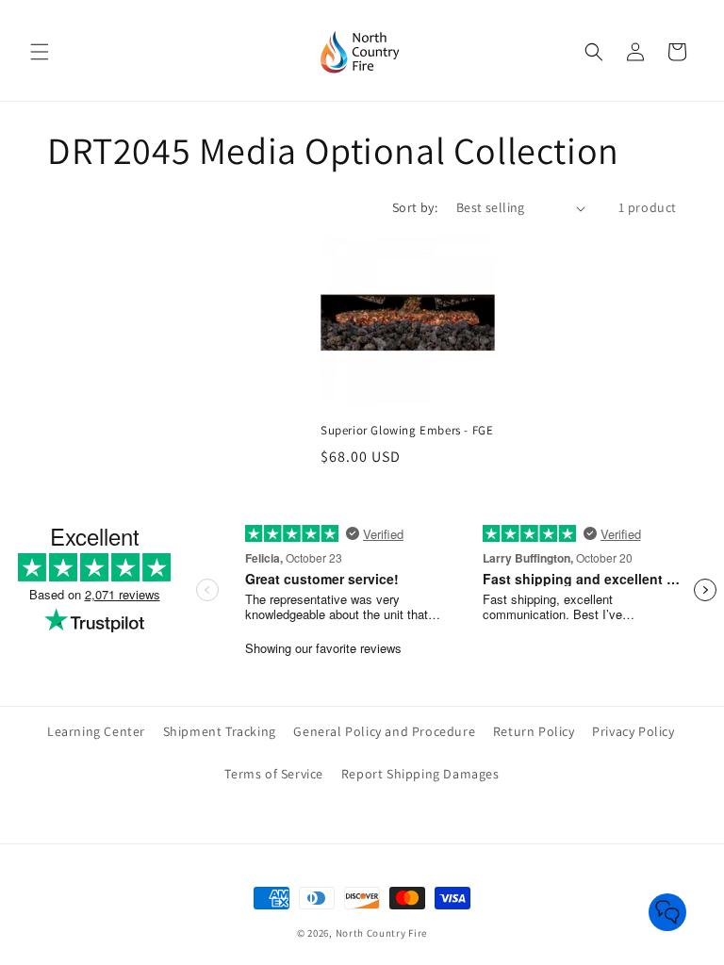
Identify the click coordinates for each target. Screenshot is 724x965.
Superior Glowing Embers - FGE (407, 430)
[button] (39, 52)
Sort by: (414, 207)
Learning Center (96, 731)
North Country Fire (382, 933)
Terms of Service (273, 773)
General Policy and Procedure (384, 731)
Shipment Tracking (219, 731)
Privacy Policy (633, 731)
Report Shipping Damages (420, 773)
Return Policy (534, 731)
